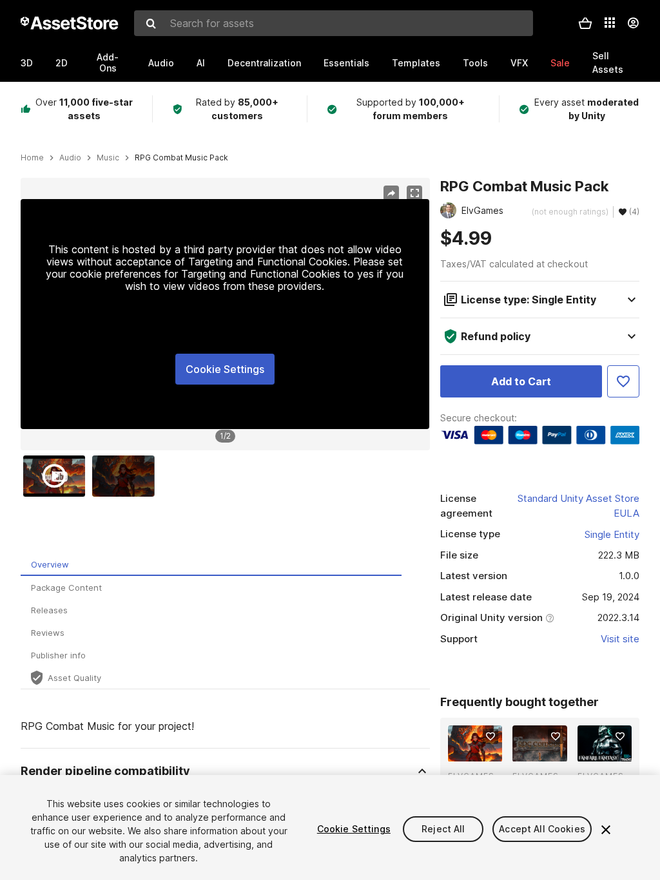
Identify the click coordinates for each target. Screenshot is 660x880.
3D (27, 62)
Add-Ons (108, 62)
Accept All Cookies (542, 828)
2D (61, 62)
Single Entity (612, 534)
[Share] (391, 193)
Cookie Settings (225, 369)
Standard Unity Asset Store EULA (578, 505)
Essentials (346, 62)
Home (32, 157)
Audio (161, 62)
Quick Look (482, 750)
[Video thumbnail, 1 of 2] (57, 476)
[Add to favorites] (490, 736)
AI (201, 62)
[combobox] (333, 23)
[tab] (211, 564)
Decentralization (264, 62)
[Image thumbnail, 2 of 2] (126, 476)
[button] (585, 23)
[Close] (606, 830)
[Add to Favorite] (623, 381)
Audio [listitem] (70, 157)
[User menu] (632, 23)
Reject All (443, 828)
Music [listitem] (108, 157)
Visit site (620, 639)
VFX (519, 62)
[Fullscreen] (414, 193)
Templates (416, 62)
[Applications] (609, 22)
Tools (475, 62)
